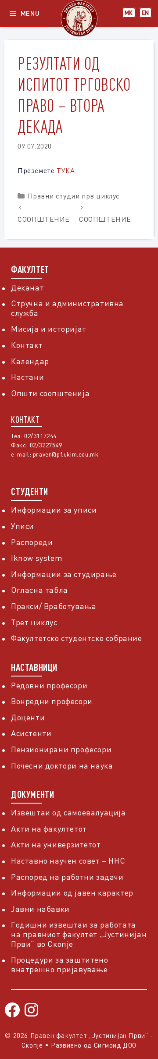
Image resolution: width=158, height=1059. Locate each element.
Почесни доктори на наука (62, 765)
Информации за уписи (54, 509)
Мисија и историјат (48, 328)
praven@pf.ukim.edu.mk (66, 454)
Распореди (32, 542)
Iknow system (36, 558)
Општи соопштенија (50, 393)
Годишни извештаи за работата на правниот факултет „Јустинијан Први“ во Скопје (79, 934)
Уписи (22, 526)
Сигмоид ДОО (115, 1045)
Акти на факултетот (49, 828)
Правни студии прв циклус (74, 195)
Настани (27, 377)
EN (145, 12)
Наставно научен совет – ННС (68, 860)
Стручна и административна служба (67, 308)
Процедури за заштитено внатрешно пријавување (59, 964)
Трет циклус (34, 622)
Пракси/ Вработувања (53, 606)
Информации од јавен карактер (72, 892)
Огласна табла (39, 590)
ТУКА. (67, 170)
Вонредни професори (52, 701)
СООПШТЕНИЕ (44, 219)
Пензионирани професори (61, 749)
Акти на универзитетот (56, 844)
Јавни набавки (40, 909)
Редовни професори (49, 685)
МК (129, 12)
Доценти (28, 717)
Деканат (27, 287)
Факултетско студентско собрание (76, 638)
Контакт (27, 345)
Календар (30, 361)
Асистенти (31, 733)
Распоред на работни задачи (67, 877)
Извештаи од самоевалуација (68, 812)
